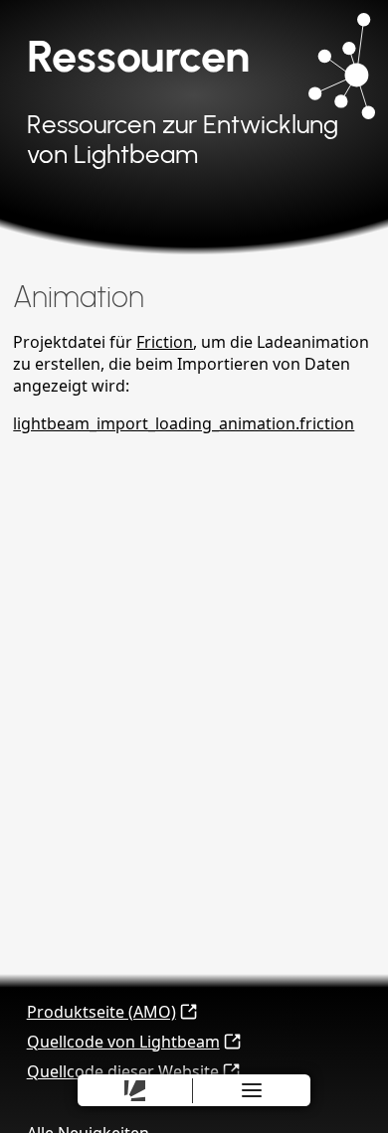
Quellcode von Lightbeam (123, 1041)
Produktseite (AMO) (101, 1012)
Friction (164, 342)
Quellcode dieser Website (123, 1071)
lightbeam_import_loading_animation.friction (183, 423)
